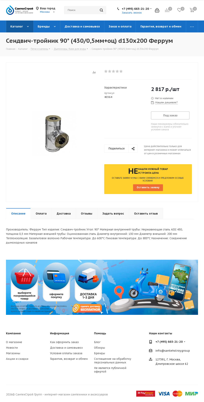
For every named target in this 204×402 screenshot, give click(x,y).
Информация (59, 333)
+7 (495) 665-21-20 (135, 9)
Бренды (99, 353)
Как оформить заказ (64, 342)
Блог (97, 342)
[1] (106, 71)
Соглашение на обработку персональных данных (112, 360)
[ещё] (192, 26)
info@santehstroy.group (172, 350)
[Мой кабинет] (157, 10)
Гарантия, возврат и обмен (69, 359)
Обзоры (99, 347)
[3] (114, 71)
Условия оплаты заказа (66, 353)
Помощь (100, 333)
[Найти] (101, 10)
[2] (110, 71)
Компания (13, 333)
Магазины (13, 353)
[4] (117, 71)
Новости (12, 347)
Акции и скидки (17, 359)
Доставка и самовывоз (66, 347)
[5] (121, 71)
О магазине (14, 342)
